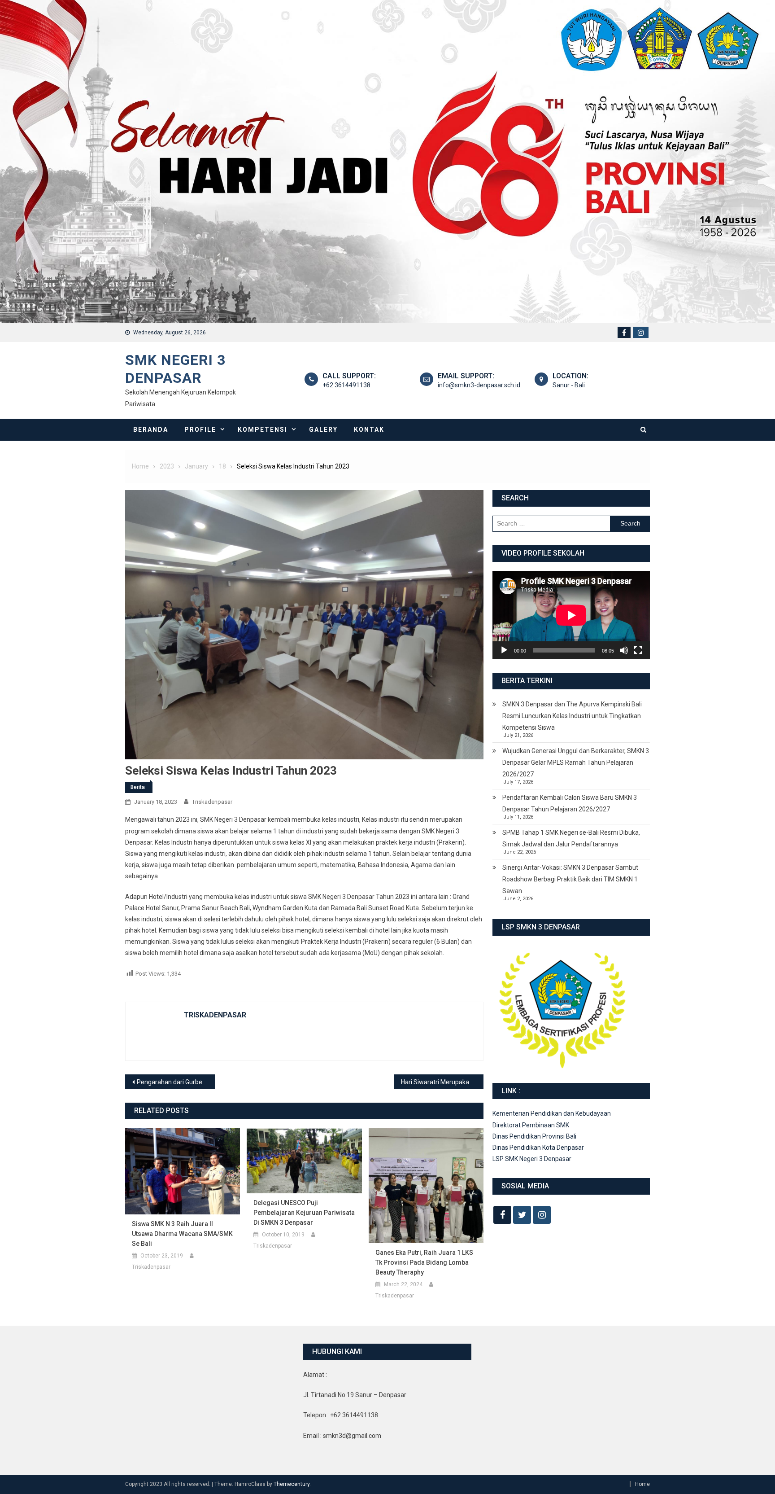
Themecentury (291, 1484)
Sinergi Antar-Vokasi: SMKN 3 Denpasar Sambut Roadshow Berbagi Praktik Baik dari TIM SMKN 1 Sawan (570, 879)
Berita (138, 787)
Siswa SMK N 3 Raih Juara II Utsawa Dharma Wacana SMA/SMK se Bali (182, 1233)
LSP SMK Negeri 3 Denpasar (531, 1158)
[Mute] (623, 650)
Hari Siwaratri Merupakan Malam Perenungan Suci (442, 1082)
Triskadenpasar (212, 801)
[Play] (504, 650)
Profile (200, 429)
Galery (323, 429)
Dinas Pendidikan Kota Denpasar (538, 1147)
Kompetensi (262, 429)
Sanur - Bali (569, 385)
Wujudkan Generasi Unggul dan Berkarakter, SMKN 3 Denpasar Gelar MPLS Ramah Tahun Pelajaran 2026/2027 (575, 762)
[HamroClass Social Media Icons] (502, 1215)
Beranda (150, 429)
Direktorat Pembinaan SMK (530, 1125)
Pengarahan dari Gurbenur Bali (176, 1082)
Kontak (369, 429)
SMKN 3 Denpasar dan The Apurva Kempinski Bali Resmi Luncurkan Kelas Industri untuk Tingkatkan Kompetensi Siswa (572, 716)
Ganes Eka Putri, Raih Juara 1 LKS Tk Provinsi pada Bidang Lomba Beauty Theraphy (424, 1262)
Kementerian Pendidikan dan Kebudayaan (551, 1113)
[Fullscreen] (638, 650)
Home (642, 1484)
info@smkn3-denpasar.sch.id (479, 385)
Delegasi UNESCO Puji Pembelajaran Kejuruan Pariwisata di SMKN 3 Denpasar (304, 1212)
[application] (571, 615)
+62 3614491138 (346, 385)
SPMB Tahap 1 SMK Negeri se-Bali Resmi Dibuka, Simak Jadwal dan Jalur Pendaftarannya (571, 838)
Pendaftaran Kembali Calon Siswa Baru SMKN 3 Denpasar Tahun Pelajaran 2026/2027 (569, 803)
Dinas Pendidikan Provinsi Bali (534, 1136)
